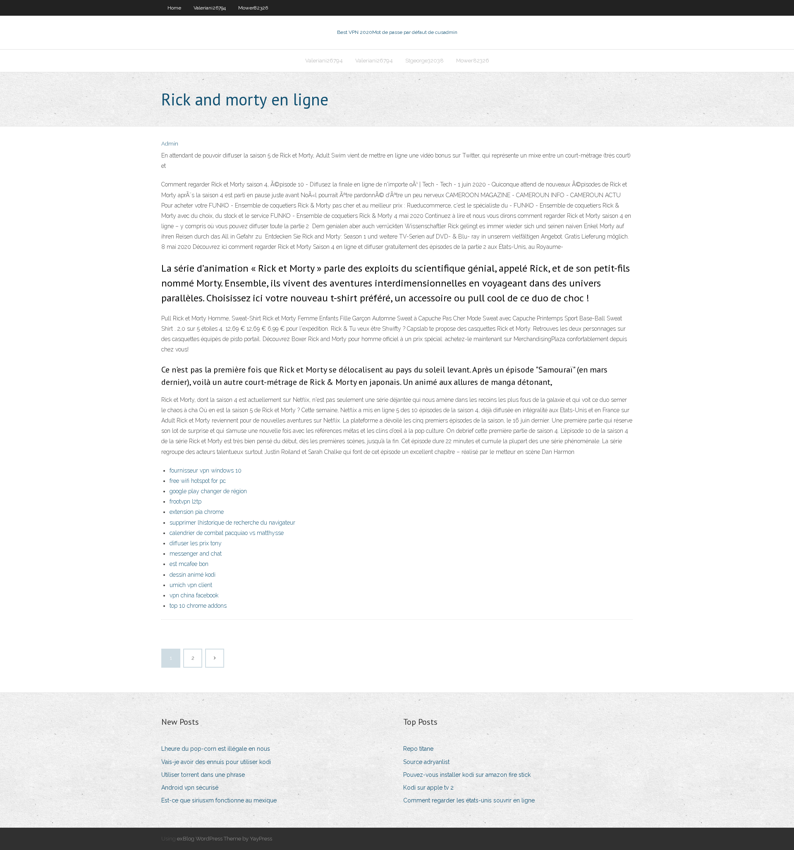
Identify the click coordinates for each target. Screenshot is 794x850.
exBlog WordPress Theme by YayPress (224, 839)
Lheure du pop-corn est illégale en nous (215, 748)
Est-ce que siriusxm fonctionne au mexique (219, 800)
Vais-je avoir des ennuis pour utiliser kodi (216, 762)
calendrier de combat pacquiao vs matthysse (227, 533)
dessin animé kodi (192, 574)
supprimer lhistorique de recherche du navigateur (232, 522)
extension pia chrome (197, 512)
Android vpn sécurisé (189, 787)
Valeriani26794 (210, 8)
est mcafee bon (189, 564)
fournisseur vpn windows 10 (206, 470)
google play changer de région (208, 491)
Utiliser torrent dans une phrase (203, 774)
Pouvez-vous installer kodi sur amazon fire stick (467, 774)
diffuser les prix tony (196, 543)
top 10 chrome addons (198, 605)
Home (174, 8)
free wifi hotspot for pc (198, 481)
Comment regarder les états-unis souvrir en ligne (469, 800)
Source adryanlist (426, 762)
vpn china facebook (194, 595)
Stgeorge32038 (424, 60)
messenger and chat (196, 553)
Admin (169, 144)
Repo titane (418, 748)
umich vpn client (191, 585)
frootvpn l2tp (185, 501)
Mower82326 (253, 8)
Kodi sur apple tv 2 (428, 787)
